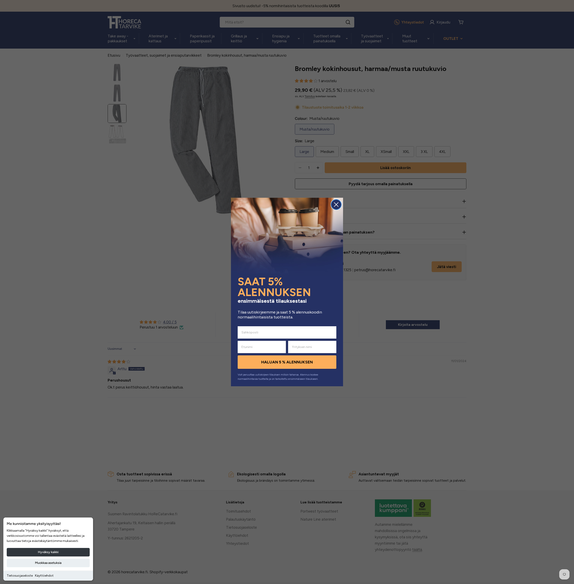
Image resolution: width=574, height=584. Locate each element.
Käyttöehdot (44, 576)
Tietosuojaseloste (20, 576)
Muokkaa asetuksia (48, 563)
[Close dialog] (336, 205)
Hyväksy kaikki (48, 552)
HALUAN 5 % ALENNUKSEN (287, 362)
